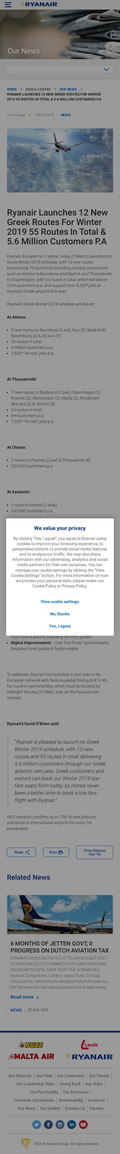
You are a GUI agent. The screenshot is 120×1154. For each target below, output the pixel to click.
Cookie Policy (44, 586)
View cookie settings (60, 601)
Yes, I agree (60, 626)
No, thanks (60, 614)
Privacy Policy (74, 586)
